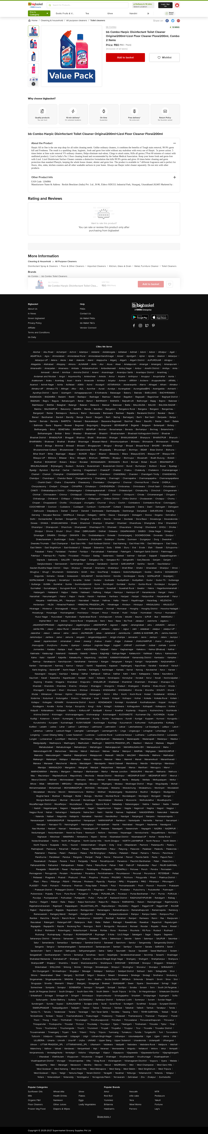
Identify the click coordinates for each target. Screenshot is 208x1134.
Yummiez (108, 1100)
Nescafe (133, 1091)
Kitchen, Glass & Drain (121, 266)
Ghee (81, 1091)
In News (32, 313)
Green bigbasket (36, 318)
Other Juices (59, 1104)
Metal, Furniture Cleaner (147, 266)
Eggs (81, 1100)
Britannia (108, 1104)
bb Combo (111, 27)
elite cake (134, 1095)
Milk (30, 1095)
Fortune (159, 1104)
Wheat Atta (58, 1091)
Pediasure (160, 1095)
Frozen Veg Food (37, 1108)
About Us (32, 308)
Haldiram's (109, 1108)
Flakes (82, 1095)
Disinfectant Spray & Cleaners (44, 266)
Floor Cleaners (35, 1104)
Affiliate (31, 327)
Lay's (157, 1108)
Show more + (104, 1116)
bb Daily (32, 337)
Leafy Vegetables (87, 1104)
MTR (157, 1091)
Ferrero (133, 1108)
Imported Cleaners (97, 266)
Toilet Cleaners (169, 266)
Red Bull (108, 1095)
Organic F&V (34, 1100)
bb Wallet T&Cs (87, 323)
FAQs (82, 308)
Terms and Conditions (39, 332)
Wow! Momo (135, 1104)
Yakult (158, 1100)
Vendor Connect (88, 327)
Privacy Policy (35, 323)
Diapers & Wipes (61, 1108)
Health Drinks (60, 1095)
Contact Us (85, 313)
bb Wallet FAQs (87, 318)
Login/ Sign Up (165, 5)
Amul (106, 1091)
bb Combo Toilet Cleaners (54, 276)
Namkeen (58, 1100)
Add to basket (125, 57)
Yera (131, 1100)
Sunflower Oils (35, 1091)
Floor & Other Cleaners (73, 266)
